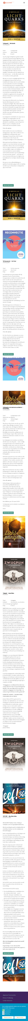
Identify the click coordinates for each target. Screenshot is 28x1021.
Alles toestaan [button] (20, 1017)
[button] (3, 1010)
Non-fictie (5, 594)
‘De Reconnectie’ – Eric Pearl (9, 261)
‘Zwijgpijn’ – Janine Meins (8, 593)
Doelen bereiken (7, 817)
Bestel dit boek (8, 185)
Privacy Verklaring (8, 998)
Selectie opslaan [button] (8, 1017)
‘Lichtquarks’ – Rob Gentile (9, 43)
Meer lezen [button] (11, 1008)
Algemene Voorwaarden (9, 995)
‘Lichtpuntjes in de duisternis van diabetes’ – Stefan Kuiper (13, 408)
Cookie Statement (7, 1000)
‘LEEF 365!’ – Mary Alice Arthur (10, 816)
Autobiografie (6, 44)
